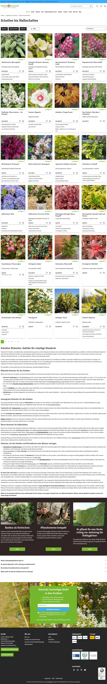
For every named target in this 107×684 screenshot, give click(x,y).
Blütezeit (23, 29)
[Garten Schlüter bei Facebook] (74, 670)
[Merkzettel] (97, 6)
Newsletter (51, 639)
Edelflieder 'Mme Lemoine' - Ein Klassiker (12, 113)
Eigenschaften (14, 29)
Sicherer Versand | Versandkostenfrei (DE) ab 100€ (14, 1)
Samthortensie (25, 377)
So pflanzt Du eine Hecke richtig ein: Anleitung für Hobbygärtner (89, 532)
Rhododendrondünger (54, 405)
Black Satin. (37, 457)
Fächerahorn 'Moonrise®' (63, 264)
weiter (17, 549)
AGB (50, 614)
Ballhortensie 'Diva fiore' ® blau (39, 214)
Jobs (49, 637)
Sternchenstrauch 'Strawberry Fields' (65, 63)
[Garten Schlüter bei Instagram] (78, 670)
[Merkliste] (19, 71)
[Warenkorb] (105, 6)
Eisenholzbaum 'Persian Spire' (11, 264)
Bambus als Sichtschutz (17, 527)
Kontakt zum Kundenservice (52, 1)
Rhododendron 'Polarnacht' (10, 164)
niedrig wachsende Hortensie (40, 430)
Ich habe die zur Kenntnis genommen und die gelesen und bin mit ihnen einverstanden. (52, 614)
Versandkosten (50, 682)
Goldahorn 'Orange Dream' (64, 112)
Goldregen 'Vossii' (61, 318)
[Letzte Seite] (18, 341)
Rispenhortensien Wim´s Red (56, 382)
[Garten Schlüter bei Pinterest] (81, 670)
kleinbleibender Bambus (22, 430)
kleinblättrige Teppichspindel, (19, 434)
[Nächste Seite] (14, 341)
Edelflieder (11, 388)
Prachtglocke (33, 318)
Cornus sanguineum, (9, 451)
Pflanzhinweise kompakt (53, 527)
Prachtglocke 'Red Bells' (90, 264)
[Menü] (104, 668)
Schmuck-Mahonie (88, 318)
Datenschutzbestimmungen (53, 612)
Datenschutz (59, 678)
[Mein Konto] (101, 6)
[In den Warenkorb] (23, 71)
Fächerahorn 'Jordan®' (89, 164)
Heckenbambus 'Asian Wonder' (12, 318)
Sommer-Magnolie (35, 112)
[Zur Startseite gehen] (10, 6)
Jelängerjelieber (76, 438)
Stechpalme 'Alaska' (35, 264)
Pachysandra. (32, 464)
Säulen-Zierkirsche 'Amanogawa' (39, 164)
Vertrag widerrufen (7, 654)
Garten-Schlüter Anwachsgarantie (35, 1)
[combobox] (80, 6)
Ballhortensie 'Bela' (8, 214)
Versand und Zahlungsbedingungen (34, 642)
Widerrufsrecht (29, 644)
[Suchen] (91, 6)
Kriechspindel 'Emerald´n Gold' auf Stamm (93, 215)
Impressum (47, 678)
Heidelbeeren (84, 430)
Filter (34, 29)
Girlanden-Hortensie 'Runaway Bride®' (39, 63)
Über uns (27, 637)
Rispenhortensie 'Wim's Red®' (92, 62)
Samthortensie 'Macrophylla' (11, 62)
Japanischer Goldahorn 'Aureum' (66, 164)
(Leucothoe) (19, 408)
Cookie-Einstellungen (54, 642)
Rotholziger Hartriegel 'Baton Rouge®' (65, 215)
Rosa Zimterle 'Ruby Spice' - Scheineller (91, 113)
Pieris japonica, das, (37, 432)
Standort (4, 29)
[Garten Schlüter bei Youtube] (85, 670)
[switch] (101, 678)
